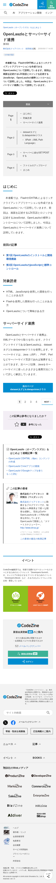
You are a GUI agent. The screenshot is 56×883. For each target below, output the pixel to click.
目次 (28, 104)
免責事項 (16, 840)
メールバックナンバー (30, 645)
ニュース (8, 744)
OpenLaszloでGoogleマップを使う (26, 470)
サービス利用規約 (20, 849)
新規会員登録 (29, 653)
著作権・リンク (19, 832)
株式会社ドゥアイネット (32, 501)
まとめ (26, 169)
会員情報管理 (18, 836)
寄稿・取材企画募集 (15, 731)
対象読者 (27, 117)
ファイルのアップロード (35, 165)
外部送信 (16, 860)
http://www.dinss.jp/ (29, 527)
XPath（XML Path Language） (34, 141)
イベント (8, 757)
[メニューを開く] (4, 4)
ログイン (29, 661)
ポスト (11, 93)
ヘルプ (16, 827)
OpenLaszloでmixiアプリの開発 (24, 466)
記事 (35, 744)
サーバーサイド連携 (33, 122)
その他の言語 (9, 55)
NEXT (46, 401)
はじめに (27, 113)
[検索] (5, 13)
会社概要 (16, 845)
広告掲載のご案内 (42, 731)
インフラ (49, 12)
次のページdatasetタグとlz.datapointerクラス (28, 387)
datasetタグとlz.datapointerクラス (32, 133)
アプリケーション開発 (30, 12)
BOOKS (37, 757)
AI (14, 12)
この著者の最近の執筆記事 (33, 538)
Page (10, 137)
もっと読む (11, 473)
